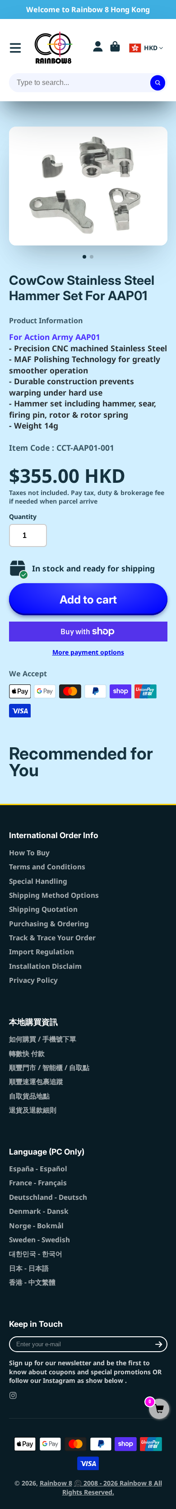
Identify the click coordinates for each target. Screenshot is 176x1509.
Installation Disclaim (45, 966)
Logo (53, 47)
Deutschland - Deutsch (48, 1197)
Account (98, 48)
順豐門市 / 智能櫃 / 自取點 (49, 1067)
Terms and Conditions (47, 867)
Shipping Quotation (43, 909)
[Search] (158, 82)
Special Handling (38, 881)
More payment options (88, 652)
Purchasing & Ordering (49, 924)
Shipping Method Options (54, 895)
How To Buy (29, 853)
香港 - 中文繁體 (32, 1282)
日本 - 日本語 (29, 1268)
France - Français (38, 1183)
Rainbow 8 (56, 1483)
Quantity (23, 516)
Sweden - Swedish (39, 1240)
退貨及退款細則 (32, 1110)
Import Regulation (41, 952)
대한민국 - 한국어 (35, 1254)
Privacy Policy (33, 980)
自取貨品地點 (29, 1096)
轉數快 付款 (27, 1053)
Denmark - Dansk (39, 1211)
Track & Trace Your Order (52, 938)
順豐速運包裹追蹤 (36, 1081)
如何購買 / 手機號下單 (42, 1039)
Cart (115, 48)
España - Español (38, 1169)
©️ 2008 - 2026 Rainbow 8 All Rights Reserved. (112, 1487)
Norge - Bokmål (36, 1226)
